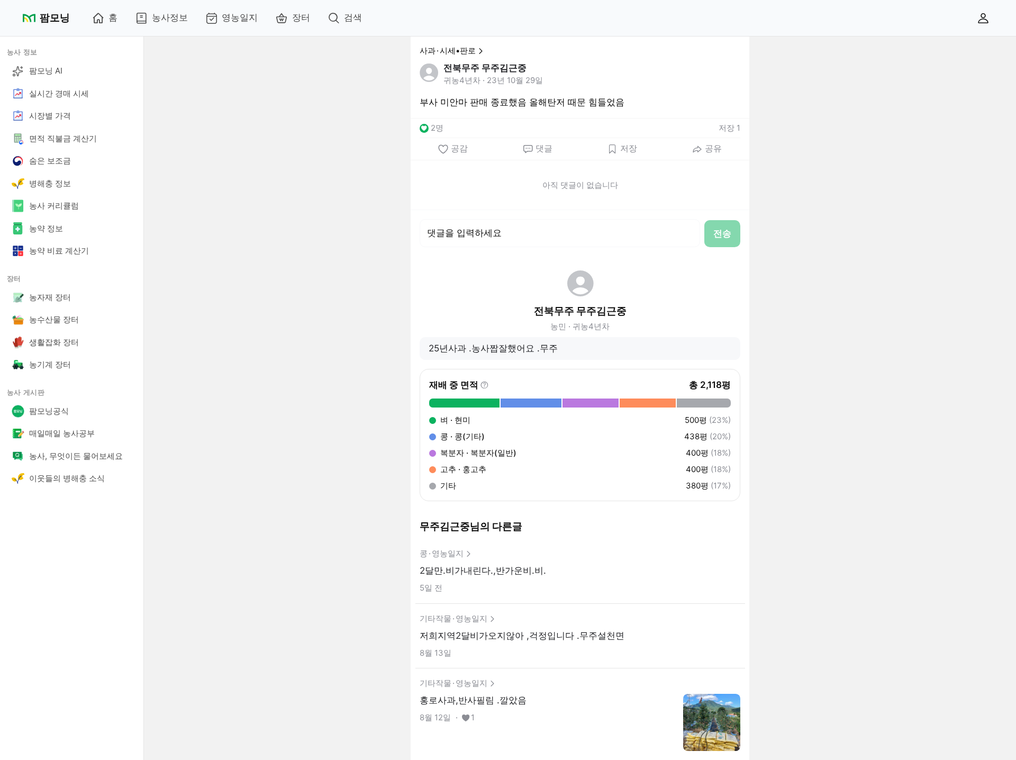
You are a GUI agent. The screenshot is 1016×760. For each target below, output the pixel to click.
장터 (301, 17)
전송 (722, 233)
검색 (353, 17)
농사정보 (170, 17)
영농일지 (240, 17)
